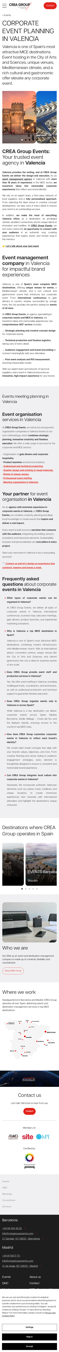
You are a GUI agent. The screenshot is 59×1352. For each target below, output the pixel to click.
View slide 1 (22, 140)
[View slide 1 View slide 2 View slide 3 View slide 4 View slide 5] (29, 117)
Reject (29, 1337)
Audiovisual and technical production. (23, 466)
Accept (29, 1346)
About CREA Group (13, 971)
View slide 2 (25, 140)
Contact (50, 6)
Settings (29, 1327)
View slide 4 (33, 140)
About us (35, 1277)
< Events (6, 15)
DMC (5, 1283)
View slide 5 (37, 140)
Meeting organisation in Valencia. (21, 482)
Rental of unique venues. (16, 474)
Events (6, 1277)
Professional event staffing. (17, 478)
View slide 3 (29, 140)
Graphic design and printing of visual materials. (28, 470)
